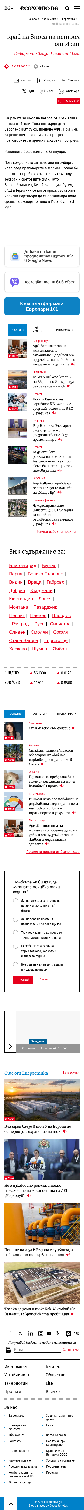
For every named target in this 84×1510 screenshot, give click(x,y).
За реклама (16, 1416)
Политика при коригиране (56, 1443)
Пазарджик (45, 607)
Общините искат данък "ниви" (44, 1048)
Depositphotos (58, 1505)
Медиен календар (21, 1482)
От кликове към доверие (50, 728)
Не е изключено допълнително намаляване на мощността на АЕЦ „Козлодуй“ (36, 1190)
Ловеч (44, 598)
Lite (49, 1383)
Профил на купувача (23, 1467)
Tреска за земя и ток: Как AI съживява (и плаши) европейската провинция (39, 1311)
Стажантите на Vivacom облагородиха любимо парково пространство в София (51, 757)
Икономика (49, 19)
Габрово (55, 582)
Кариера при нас (20, 1461)
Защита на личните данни (59, 1417)
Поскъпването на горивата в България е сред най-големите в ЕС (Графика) (53, 406)
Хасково (18, 648)
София (60, 632)
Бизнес (53, 1366)
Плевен (38, 615)
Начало (32, 19)
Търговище (56, 640)
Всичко (53, 1391)
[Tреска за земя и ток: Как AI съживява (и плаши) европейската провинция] (42, 1283)
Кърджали (41, 590)
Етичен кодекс (19, 1451)
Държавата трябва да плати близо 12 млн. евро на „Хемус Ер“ (53, 488)
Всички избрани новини (56, 531)
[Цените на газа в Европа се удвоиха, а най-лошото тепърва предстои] (42, 1224)
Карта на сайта (56, 1435)
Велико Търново (45, 573)
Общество (56, 1375)
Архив (44, 979)
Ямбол (59, 648)
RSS (76, 1334)
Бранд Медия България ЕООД (56, 1453)
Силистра (60, 623)
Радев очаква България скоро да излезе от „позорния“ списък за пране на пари (52, 433)
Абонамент (16, 1435)
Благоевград (22, 565)
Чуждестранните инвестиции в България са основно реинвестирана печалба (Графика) (53, 514)
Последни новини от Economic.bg (53, 852)
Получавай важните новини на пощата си (42, 1343)
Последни (17, 329)
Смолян (39, 632)
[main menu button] (76, 8)
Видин (16, 582)
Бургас (49, 565)
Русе (39, 623)
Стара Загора (23, 640)
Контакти (15, 1441)
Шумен (39, 648)
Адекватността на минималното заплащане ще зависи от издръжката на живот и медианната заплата (54, 355)
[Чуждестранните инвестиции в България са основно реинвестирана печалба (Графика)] (17, 508)
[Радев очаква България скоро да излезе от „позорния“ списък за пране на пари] (17, 428)
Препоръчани (64, 329)
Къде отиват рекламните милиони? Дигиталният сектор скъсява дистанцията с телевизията (53, 461)
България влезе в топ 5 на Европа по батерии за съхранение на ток (53, 381)
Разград (20, 623)
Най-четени (37, 329)
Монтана (18, 607)
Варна (15, 573)
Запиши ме (71, 1349)
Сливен (17, 632)
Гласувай (23, 979)
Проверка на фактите (17, 1427)
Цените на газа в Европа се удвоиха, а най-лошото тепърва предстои (38, 1252)
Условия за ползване (60, 1461)
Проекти (12, 1391)
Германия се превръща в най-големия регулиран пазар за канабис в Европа (53, 781)
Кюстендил (21, 598)
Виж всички (71, 1072)
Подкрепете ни (56, 1467)
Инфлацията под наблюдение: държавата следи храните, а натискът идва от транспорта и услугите (54, 806)
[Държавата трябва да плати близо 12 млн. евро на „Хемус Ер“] (17, 486)
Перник (17, 615)
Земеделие (38, 1041)
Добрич (17, 590)
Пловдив (61, 615)
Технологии (16, 1383)
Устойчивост (16, 1375)
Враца (34, 582)
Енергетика (68, 19)
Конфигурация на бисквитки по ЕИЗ (21, 1474)
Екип (49, 1425)
